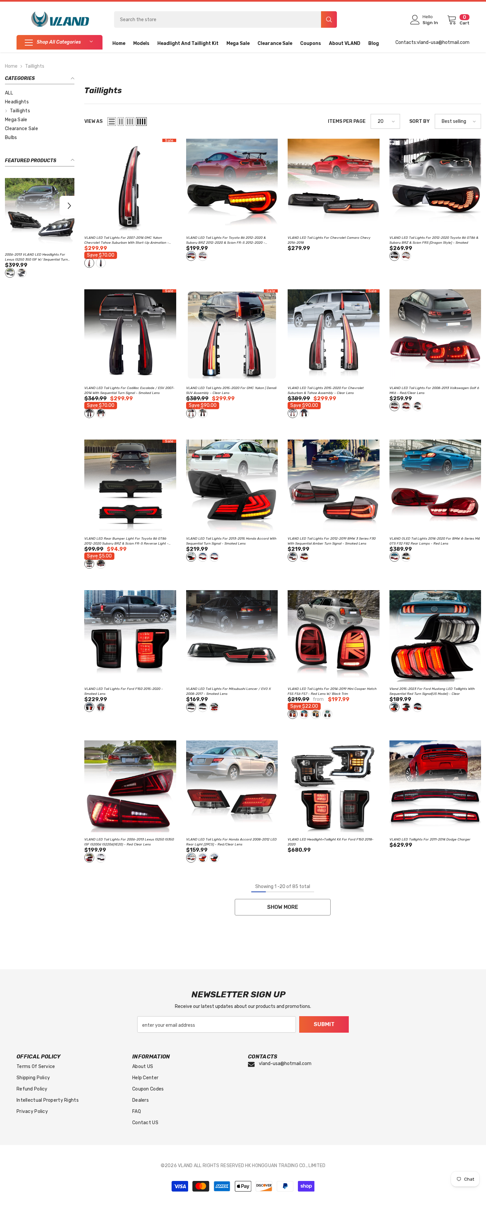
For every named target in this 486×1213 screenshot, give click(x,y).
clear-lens (89, 263)
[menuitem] (39, 93)
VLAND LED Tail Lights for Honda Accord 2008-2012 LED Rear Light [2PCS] (231, 842)
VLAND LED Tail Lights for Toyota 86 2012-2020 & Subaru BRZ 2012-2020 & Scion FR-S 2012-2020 (39, 257)
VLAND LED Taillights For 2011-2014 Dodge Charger (429, 839)
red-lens (21, 273)
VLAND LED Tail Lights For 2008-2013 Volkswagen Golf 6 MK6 (434, 390)
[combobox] (217, 19)
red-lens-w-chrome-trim (304, 714)
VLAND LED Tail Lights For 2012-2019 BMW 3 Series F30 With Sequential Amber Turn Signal (332, 541)
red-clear (214, 707)
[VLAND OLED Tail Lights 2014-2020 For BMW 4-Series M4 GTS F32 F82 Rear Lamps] (435, 485)
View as (93, 121)
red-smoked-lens (406, 406)
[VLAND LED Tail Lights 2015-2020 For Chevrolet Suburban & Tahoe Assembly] (334, 335)
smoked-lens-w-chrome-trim (327, 714)
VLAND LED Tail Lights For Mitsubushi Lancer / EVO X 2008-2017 (228, 691)
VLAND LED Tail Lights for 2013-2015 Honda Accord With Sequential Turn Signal (231, 541)
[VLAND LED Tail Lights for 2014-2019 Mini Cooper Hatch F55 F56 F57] (334, 636)
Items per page (347, 121)
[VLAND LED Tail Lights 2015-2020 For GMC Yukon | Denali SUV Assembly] (232, 335)
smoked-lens (10, 273)
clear (394, 707)
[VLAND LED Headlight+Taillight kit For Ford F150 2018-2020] (334, 786)
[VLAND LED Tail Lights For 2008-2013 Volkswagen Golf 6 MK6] (435, 335)
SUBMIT (324, 1024)
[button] (10, 206)
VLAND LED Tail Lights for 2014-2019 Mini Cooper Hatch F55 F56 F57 (332, 691)
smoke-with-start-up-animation (203, 707)
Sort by (419, 121)
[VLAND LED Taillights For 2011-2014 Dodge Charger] (435, 786)
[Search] (225, 19)
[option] (39, 228)
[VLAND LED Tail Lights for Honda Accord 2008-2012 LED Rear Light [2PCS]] (232, 786)
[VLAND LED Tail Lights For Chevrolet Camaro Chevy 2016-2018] (334, 185)
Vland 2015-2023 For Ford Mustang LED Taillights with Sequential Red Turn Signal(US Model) (432, 691)
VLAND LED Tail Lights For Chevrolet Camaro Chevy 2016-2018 (329, 240)
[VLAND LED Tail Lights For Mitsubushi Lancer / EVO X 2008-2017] (232, 636)
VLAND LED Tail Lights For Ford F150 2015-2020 (123, 691)
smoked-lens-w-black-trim (316, 714)
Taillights (34, 66)
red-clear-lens (394, 406)
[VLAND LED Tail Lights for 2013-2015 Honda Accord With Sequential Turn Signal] (232, 485)
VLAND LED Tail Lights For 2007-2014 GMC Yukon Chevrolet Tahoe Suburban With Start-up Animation (126, 240)
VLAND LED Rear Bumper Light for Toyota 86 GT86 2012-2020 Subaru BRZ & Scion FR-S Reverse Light (126, 541)
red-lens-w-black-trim (293, 714)
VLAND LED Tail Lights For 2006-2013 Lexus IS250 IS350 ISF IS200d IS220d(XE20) (129, 842)
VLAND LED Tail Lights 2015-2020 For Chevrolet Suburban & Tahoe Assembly (326, 390)
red (406, 256)
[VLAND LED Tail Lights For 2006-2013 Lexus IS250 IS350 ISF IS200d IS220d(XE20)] (130, 786)
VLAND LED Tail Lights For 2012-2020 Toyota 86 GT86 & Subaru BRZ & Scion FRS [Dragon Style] (433, 240)
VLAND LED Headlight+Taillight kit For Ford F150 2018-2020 (331, 842)
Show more (282, 907)
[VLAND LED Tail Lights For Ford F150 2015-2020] (130, 636)
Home (11, 66)
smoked (394, 256)
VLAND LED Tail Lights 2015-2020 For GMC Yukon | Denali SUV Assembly (231, 390)
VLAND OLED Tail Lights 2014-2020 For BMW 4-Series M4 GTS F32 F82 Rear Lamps (434, 541)
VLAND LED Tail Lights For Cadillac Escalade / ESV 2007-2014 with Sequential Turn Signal (129, 390)
